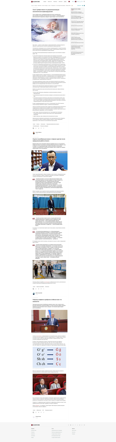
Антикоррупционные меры (56, 435)
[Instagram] (33, 128)
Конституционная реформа (60, 5)
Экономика (43, 124)
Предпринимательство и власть (53, 124)
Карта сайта (74, 430)
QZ (74, 1)
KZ (72, 1)
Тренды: (32, 5)
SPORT (65, 1)
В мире (32, 437)
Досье (49, 5)
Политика (47, 286)
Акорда (35, 5)
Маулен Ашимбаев (40, 286)
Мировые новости (48, 410)
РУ (75, 1)
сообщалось (37, 405)
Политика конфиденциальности (57, 432)
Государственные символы (56, 433)
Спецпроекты (53, 5)
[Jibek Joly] (80, 5)
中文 (78, 1)
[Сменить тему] (69, 1)
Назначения (40, 5)
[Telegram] (38, 128)
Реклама (73, 433)
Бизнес (38, 124)
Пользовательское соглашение (57, 430)
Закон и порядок (45, 5)
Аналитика (60, 1)
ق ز (80, 1)
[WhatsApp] (36, 128)
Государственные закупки (56, 437)
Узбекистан (39, 410)
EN (77, 1)
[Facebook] (41, 128)
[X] (43, 128)
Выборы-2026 (68, 5)
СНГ (43, 410)
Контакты (73, 432)
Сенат (34, 124)
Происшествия (33, 430)
